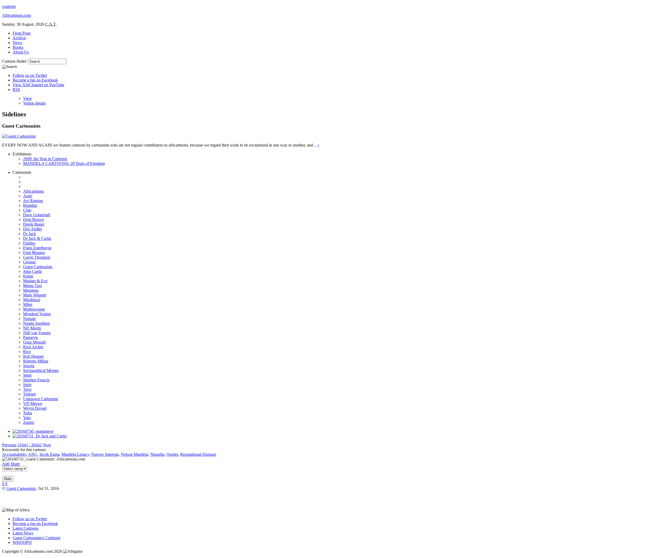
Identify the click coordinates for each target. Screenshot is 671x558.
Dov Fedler (32, 229)
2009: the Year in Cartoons (45, 158)
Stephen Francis (36, 380)
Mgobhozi (31, 299)
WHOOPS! (22, 542)
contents (9, 6)
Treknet (29, 394)
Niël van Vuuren (37, 333)
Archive (19, 38)
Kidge (28, 276)
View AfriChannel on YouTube (38, 85)
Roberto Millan (35, 361)
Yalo (27, 417)
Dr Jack (29, 233)
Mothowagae (34, 309)
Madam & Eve (35, 281)
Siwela (28, 366)
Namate (29, 318)
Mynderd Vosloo (37, 314)
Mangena (31, 290)
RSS (16, 89)
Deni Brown (33, 219)
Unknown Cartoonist (40, 399)
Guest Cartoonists (37, 266)
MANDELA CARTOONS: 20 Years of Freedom (64, 163)
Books (18, 47)
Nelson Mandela (134, 454)
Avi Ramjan (33, 200)
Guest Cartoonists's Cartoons (36, 537)
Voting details (34, 103)
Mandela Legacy (75, 454)
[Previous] (33, 431)
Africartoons (33, 191)
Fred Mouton (34, 252)
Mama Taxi (32, 285)
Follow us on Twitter (30, 75)
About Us (21, 52)
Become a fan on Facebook (35, 80)
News (17, 42)
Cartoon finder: (15, 61)
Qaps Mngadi (34, 342)
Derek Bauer (33, 224)
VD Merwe (32, 403)
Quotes (172, 454)
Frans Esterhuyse (37, 248)
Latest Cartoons (26, 528)
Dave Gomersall (36, 215)
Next (47, 445)
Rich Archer (33, 347)
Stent (27, 375)
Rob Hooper (33, 356)
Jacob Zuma (49, 454)
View (27, 98)
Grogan (29, 262)
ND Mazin (32, 328)
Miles (27, 304)
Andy (28, 196)
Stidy (27, 384)
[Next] (40, 436)
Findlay (29, 243)
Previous (9, 445)
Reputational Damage (198, 454)
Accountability (14, 454)
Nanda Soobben (36, 323)
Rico (27, 351)
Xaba (27, 413)
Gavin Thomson (36, 257)
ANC (32, 454)
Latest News (23, 533)
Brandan (30, 205)
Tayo (27, 389)
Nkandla (157, 454)
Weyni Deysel (34, 408)
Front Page (22, 33)
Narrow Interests (105, 454)
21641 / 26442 (30, 445)
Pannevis (30, 337)
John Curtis (32, 271)
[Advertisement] (63, 499)
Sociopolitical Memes (41, 370)
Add (5, 464)
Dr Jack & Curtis (37, 238)
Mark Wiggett (34, 295)
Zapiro (28, 422)
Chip (27, 210)
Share (15, 464)
